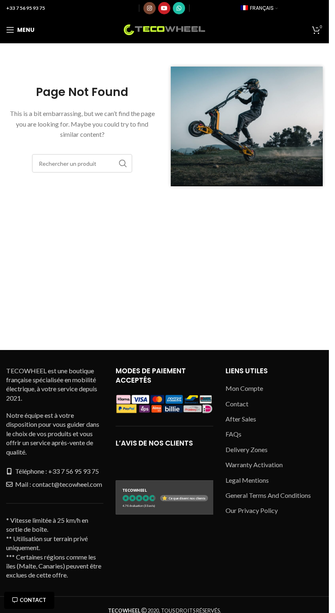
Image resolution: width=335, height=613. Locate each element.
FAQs (233, 434)
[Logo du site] (164, 29)
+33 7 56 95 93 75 (25, 8)
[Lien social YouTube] (164, 8)
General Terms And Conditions (268, 495)
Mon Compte (244, 388)
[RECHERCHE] (123, 163)
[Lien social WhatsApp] (179, 8)
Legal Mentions (247, 480)
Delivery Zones (247, 449)
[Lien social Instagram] (149, 8)
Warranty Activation (254, 464)
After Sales (241, 419)
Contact (33, 600)
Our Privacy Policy (252, 510)
